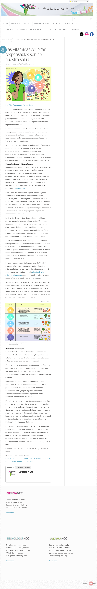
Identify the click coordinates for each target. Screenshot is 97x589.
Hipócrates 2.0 (19, 188)
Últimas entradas (24, 468)
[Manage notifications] (91, 583)
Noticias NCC (17, 64)
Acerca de (10, 468)
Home (4, 39)
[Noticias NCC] (12, 476)
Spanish (74, 1)
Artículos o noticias (15, 39)
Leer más (10, 513)
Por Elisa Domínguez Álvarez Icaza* (19, 105)
